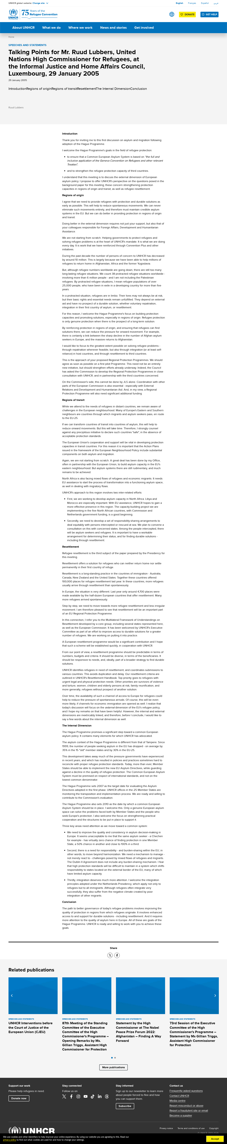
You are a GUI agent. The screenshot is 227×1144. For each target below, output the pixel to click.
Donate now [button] (18, 1098)
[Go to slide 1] (112, 1058)
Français (192, 3)
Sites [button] (171, 14)
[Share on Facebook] (117, 955)
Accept (215, 1139)
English (179, 3)
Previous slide (11, 995)
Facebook (71, 1096)
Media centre (177, 1100)
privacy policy (9, 1140)
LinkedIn (100, 1096)
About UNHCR (23, 27)
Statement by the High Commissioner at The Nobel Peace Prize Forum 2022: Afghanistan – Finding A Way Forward (138, 1032)
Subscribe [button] (125, 1106)
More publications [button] (113, 1067)
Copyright (214, 1128)
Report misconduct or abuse (186, 1105)
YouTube (86, 1096)
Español (205, 3)
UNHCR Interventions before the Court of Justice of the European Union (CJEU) (30, 1027)
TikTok (93, 1096)
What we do (51, 27)
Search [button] (162, 14)
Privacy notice (166, 1128)
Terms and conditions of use (191, 1128)
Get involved (144, 27)
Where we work (80, 27)
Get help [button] (211, 14)
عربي (216, 3)
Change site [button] (39, 3)
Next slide (215, 995)
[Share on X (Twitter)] (110, 955)
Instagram (78, 1096)
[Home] (30, 14)
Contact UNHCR (179, 1095)
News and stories (113, 27)
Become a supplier (181, 1115)
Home (11, 36)
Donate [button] (189, 14)
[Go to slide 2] (115, 1058)
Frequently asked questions (186, 1090)
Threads (107, 1096)
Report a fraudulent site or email (189, 1110)
